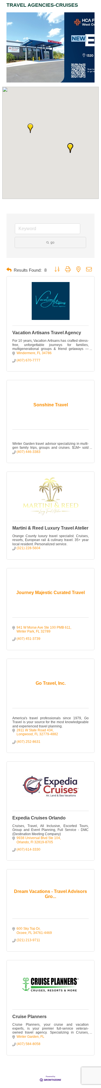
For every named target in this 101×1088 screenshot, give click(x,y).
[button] (70, 148)
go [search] (52, 242)
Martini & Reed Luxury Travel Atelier (50, 528)
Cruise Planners (29, 1016)
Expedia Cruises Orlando (39, 818)
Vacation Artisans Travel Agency (46, 332)
